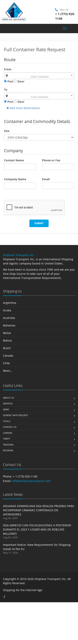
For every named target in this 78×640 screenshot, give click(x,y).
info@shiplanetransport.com (31, 481)
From (7, 69)
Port (10, 81)
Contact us (9, 426)
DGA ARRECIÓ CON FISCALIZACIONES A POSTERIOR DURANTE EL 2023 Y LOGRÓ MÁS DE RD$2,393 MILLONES (37, 529)
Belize (7, 333)
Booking (8, 450)
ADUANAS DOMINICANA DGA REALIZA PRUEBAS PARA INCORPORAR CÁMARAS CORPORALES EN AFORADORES (38, 510)
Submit (39, 223)
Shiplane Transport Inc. (18, 255)
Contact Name (14, 160)
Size (6, 131)
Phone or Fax (51, 160)
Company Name (15, 179)
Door (20, 81)
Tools (6, 421)
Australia (9, 318)
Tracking (8, 444)
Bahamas (9, 325)
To (5, 89)
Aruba (7, 310)
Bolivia (7, 340)
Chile (6, 363)
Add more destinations (24, 108)
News (6, 409)
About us (8, 397)
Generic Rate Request (15, 415)
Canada (8, 355)
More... (7, 371)
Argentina (9, 303)
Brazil (7, 348)
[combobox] (39, 75)
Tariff (6, 438)
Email (46, 179)
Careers (7, 432)
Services (8, 403)
